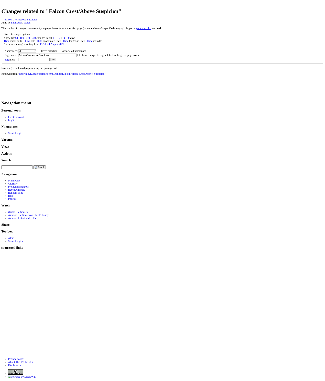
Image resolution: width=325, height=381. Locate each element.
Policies (12, 198)
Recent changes (16, 189)
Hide (6, 41)
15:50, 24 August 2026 (52, 44)
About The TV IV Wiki (21, 362)
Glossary (13, 183)
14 (63, 37)
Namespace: (11, 51)
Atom (11, 238)
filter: (10, 59)
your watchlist (143, 28)
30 (68, 37)
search (27, 22)
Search (6, 160)
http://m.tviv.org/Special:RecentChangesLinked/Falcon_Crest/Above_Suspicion (61, 73)
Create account (16, 117)
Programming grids (18, 186)
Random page (15, 192)
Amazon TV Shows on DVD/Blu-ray (28, 215)
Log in (11, 120)
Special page (15, 133)
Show (27, 41)
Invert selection (49, 51)
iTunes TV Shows (18, 212)
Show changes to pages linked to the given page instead (110, 55)
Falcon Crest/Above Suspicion (21, 19)
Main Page (14, 180)
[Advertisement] (262, 2)
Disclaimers (14, 365)
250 (28, 37)
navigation (16, 22)
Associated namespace (74, 51)
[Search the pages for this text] (39, 167)
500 (34, 37)
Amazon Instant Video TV (22, 218)
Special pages (15, 241)
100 (22, 37)
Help (10, 195)
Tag (7, 59)
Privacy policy (16, 359)
